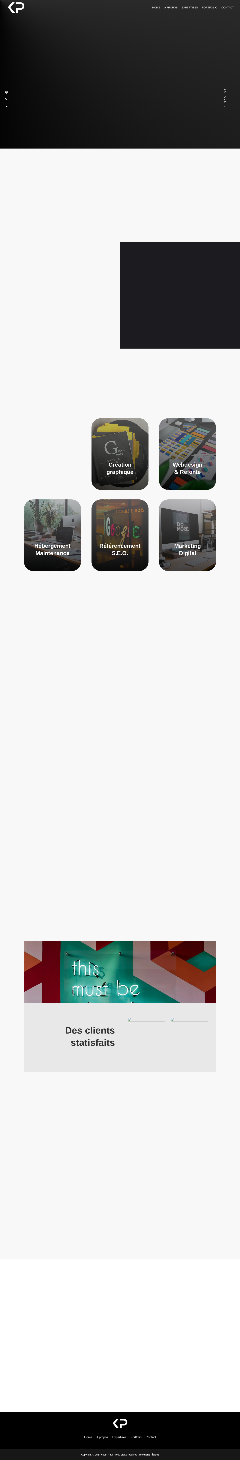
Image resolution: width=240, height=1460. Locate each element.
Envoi (199, 1374)
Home (156, 7)
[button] (28, 1199)
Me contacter (189, 329)
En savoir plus (153, 329)
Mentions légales (149, 1454)
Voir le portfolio (120, 881)
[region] (120, 1199)
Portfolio (209, 7)
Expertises (190, 7)
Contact (227, 7)
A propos (171, 7)
